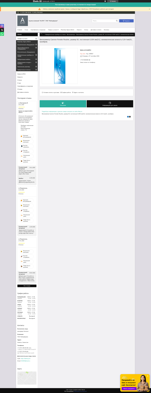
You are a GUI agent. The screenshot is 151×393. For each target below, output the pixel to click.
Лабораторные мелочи (23, 69)
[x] (130, 117)
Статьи (86, 29)
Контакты (106, 29)
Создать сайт (46, 1)
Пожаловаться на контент (80, 391)
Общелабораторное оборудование (23, 48)
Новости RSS (21, 74)
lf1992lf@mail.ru (25, 361)
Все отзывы (27, 286)
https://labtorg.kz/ (25, 358)
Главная (19, 29)
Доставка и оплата (96, 29)
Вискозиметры (71, 34)
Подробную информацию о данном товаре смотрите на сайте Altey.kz (62, 111)
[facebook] (128, 117)
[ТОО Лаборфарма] (22, 20)
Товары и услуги (52, 29)
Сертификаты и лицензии (38, 29)
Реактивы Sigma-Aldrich (67, 29)
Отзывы (19, 89)
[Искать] (116, 20)
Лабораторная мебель (23, 59)
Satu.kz (83, 389)
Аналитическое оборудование (26, 44)
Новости (79, 29)
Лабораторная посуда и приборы (24, 63)
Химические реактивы (23, 66)
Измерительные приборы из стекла (55, 34)
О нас (26, 29)
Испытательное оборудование (26, 52)
